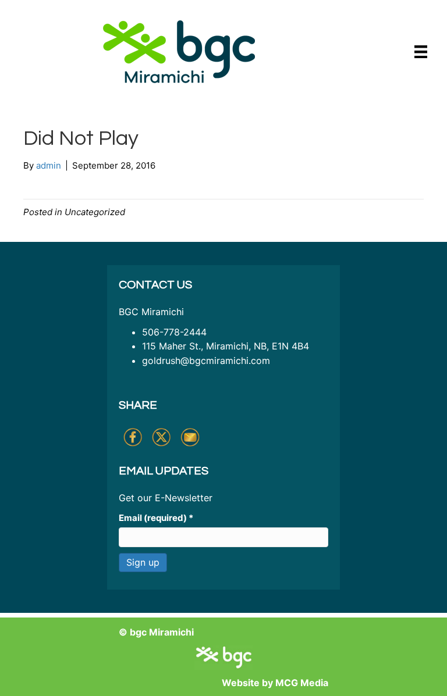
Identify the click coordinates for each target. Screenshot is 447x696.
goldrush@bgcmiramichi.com (206, 360)
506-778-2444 (174, 332)
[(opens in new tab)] (179, 50)
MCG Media (301, 682)
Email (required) (156, 517)
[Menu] (420, 51)
